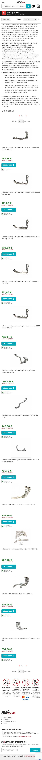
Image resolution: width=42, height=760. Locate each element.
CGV (5, 723)
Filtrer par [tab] (6, 19)
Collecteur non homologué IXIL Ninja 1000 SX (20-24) (19, 549)
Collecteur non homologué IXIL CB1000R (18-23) (18, 504)
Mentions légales (10, 721)
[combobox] (16, 6)
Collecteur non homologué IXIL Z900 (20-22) (16, 593)
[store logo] (21, 2)
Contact (7, 719)
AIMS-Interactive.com (32, 756)
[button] (11, 169)
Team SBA (7, 717)
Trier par (19, 19)
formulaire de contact (25, 736)
